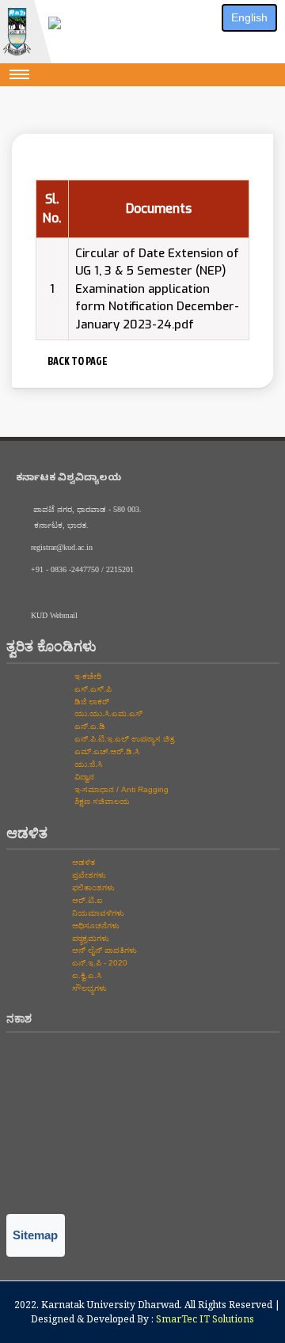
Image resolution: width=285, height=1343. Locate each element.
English (249, 17)
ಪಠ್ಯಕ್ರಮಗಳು (89, 938)
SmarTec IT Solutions (205, 1319)
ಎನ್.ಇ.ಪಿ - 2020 (98, 962)
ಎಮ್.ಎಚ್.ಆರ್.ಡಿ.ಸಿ (105, 751)
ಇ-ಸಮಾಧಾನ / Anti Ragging (120, 789)
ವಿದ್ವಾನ (83, 776)
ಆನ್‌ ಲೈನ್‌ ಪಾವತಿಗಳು (103, 950)
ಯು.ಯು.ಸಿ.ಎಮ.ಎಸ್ (107, 713)
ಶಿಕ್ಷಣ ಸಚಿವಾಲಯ (101, 801)
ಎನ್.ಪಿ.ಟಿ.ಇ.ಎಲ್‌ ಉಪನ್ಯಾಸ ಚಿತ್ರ (123, 738)
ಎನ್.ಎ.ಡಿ (88, 726)
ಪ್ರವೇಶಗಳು (88, 875)
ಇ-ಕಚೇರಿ (86, 676)
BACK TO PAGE (76, 360)
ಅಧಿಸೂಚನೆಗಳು (95, 925)
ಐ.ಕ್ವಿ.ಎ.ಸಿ (85, 975)
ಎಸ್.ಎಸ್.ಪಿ (92, 689)
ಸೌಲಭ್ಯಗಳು (88, 988)
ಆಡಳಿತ (82, 862)
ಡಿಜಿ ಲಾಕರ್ (90, 701)
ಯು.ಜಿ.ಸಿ (87, 764)
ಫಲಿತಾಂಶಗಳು (92, 887)
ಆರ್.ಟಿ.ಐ (86, 900)
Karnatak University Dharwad (110, 1304)
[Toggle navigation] (20, 74)
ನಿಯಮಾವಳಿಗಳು (97, 913)
